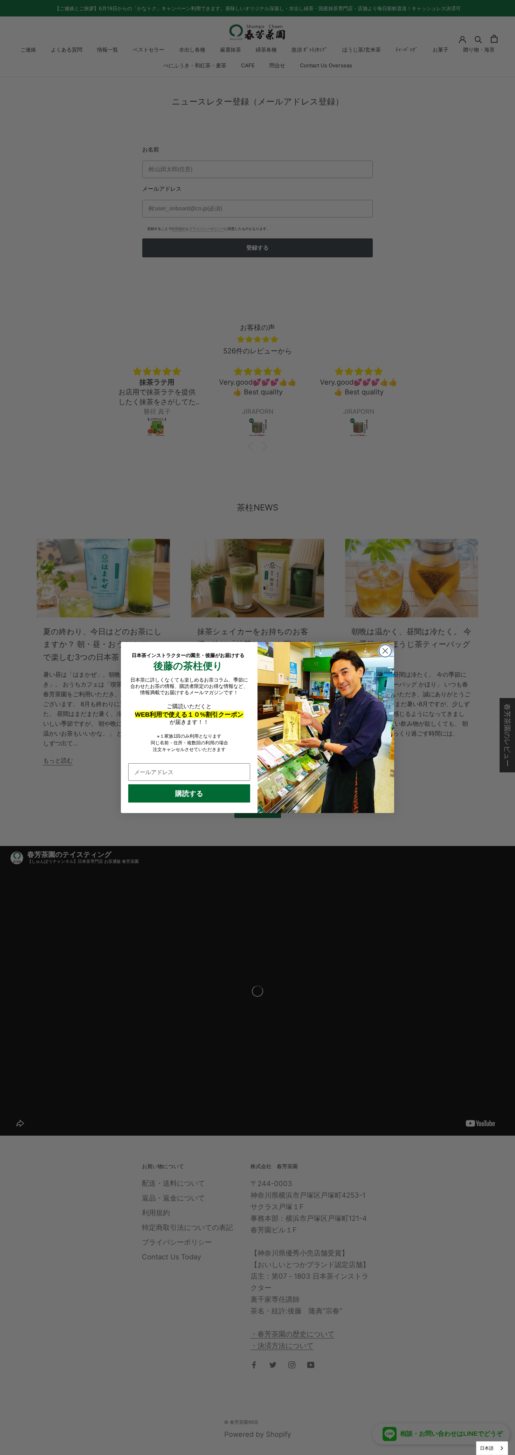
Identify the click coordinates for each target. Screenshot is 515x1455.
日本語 (487, 1448)
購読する (189, 793)
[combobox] (492, 1448)
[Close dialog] (385, 651)
